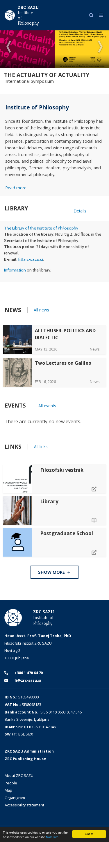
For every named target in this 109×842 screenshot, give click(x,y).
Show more (52, 572)
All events (47, 405)
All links (41, 446)
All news (41, 310)
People (11, 783)
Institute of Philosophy (28, 18)
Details (80, 211)
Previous (9, 47)
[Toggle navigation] (101, 15)
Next (100, 47)
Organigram (15, 797)
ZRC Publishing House (25, 758)
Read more (15, 187)
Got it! (89, 834)
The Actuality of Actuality (46, 75)
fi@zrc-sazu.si (30, 259)
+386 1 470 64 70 (28, 672)
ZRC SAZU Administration (29, 751)
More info (52, 837)
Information (15, 270)
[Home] (10, 15)
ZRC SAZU (28, 7)
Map (8, 790)
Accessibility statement (24, 805)
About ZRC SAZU (19, 775)
